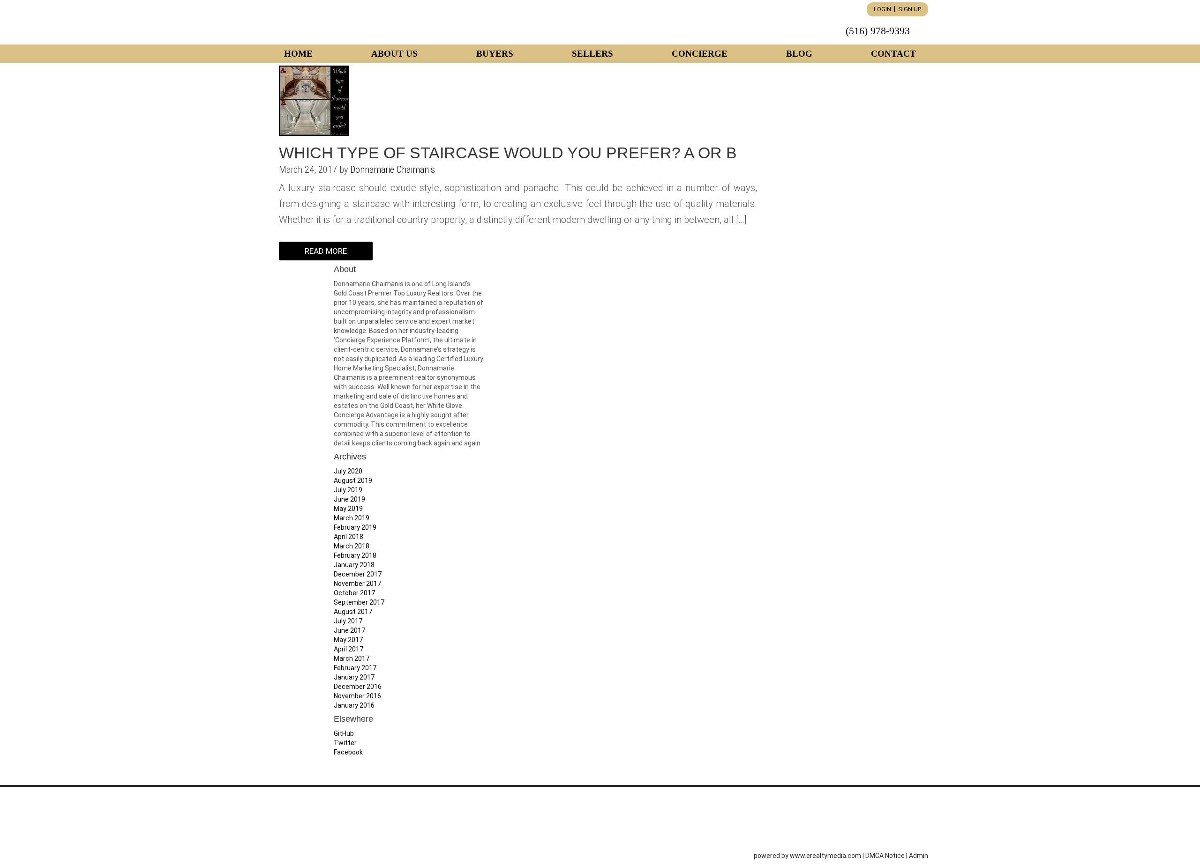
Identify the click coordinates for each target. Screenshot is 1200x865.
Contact (893, 54)
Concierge (700, 54)
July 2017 (348, 621)
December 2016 (358, 686)
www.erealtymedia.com (825, 855)
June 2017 (349, 630)
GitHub (344, 733)
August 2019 (353, 480)
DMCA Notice (885, 855)
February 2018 (355, 555)
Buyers (494, 54)
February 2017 (355, 668)
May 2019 (348, 508)
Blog (799, 54)
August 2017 (353, 611)
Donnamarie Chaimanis (392, 169)
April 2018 (348, 536)
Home (298, 54)
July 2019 (348, 490)
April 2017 (348, 649)
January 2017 (354, 677)
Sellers (592, 54)
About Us (394, 54)
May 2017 (348, 639)
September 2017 (359, 602)
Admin (918, 855)
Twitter (345, 743)
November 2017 (357, 583)
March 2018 (351, 546)
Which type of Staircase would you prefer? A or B (508, 153)
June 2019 (349, 499)
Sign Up (909, 9)
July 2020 (348, 471)
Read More (326, 251)
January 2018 (354, 565)
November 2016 (357, 696)
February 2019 (355, 527)
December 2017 (358, 574)
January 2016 (354, 705)
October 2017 (354, 593)
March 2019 (351, 518)
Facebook (348, 752)
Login (882, 9)
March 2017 (351, 658)
